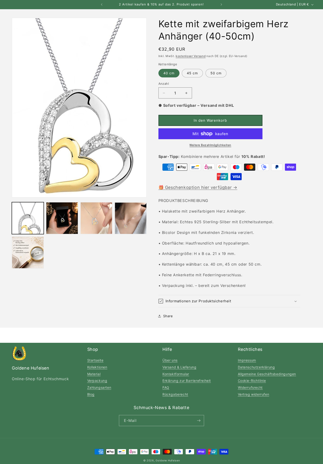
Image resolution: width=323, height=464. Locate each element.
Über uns (170, 360)
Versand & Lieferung (179, 367)
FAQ (165, 387)
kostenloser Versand (190, 56)
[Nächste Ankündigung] (221, 4)
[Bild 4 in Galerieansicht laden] (131, 218)
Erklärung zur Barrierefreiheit (186, 381)
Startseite (95, 360)
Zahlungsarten (99, 387)
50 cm (216, 73)
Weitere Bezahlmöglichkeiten (210, 145)
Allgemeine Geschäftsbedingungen (267, 374)
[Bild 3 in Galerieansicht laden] (96, 218)
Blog (91, 394)
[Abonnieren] (198, 420)
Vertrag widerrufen (253, 394)
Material (94, 374)
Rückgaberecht (175, 394)
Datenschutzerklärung (256, 367)
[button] (229, 301)
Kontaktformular (175, 374)
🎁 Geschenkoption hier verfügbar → (197, 187)
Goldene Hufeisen (168, 460)
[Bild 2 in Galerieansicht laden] (62, 218)
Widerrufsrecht (250, 387)
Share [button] (168, 316)
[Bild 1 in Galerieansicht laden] (28, 218)
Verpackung (97, 381)
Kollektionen (97, 367)
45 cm (192, 73)
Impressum (247, 360)
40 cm (169, 73)
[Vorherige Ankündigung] (101, 4)
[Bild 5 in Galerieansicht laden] (28, 252)
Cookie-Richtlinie (252, 381)
